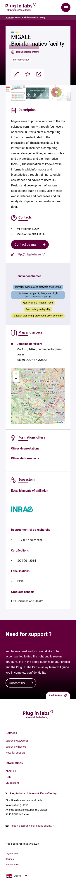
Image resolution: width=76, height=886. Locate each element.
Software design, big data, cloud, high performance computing (38, 295)
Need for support (15, 752)
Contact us (17, 683)
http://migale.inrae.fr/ (31, 254)
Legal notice (12, 853)
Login (49, 4)
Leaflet (60, 422)
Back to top (55, 695)
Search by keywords (17, 740)
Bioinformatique (21, 59)
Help (8, 776)
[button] (38, 393)
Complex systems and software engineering (38, 287)
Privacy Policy (13, 864)
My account (12, 782)
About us (11, 770)
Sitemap (10, 859)
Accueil (9, 17)
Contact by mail (25, 244)
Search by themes (16, 746)
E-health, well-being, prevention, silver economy (38, 315)
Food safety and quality (38, 309)
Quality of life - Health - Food (38, 302)
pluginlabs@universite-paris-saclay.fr (32, 825)
